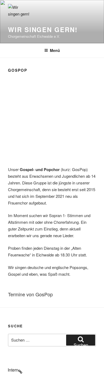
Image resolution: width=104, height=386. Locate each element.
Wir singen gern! (43, 29)
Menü (55, 50)
